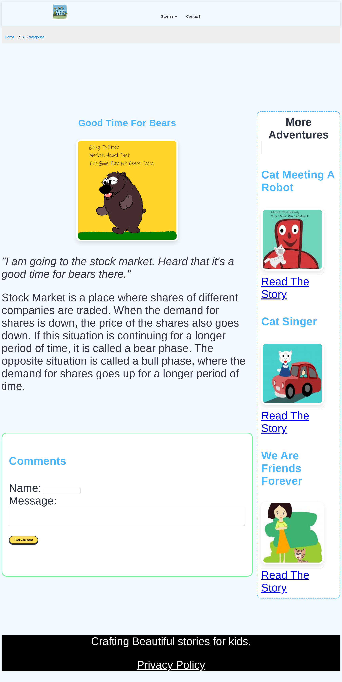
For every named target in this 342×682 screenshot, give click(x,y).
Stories (168, 16)
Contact (193, 16)
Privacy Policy (171, 665)
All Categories (33, 37)
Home (9, 37)
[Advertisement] (171, 81)
